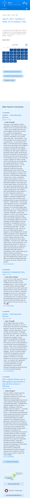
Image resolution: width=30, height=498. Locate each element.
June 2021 (15, 45)
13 (4, 55)
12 (26, 53)
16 (15, 55)
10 (18, 53)
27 (4, 61)
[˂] (3, 67)
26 (26, 58)
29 (11, 61)
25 (22, 58)
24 (18, 58)
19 (26, 55)
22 (11, 58)
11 (22, 53)
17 (18, 55)
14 (7, 55)
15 (11, 55)
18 (22, 55)
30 (15, 61)
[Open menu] (26, 3)
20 (4, 58)
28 (7, 61)
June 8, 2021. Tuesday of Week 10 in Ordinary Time (14, 20)
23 (15, 58)
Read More (6, 40)
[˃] (26, 67)
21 (7, 58)
